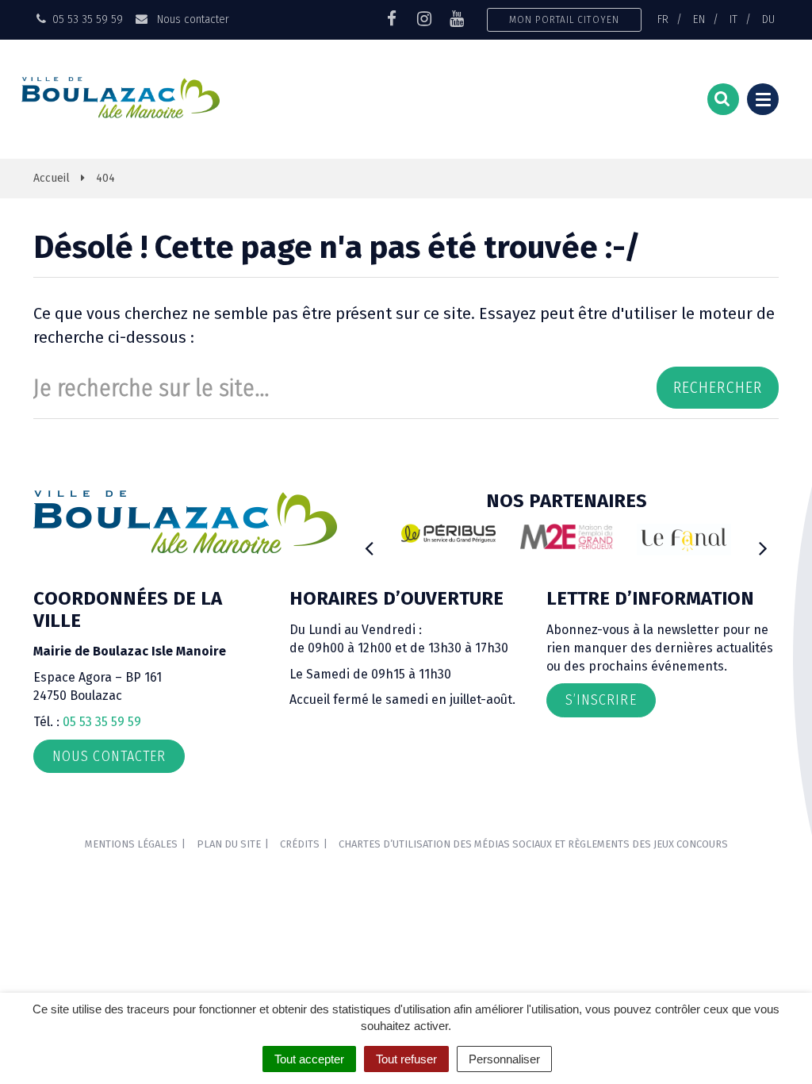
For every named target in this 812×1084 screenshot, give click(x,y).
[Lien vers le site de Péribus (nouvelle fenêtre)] (448, 533)
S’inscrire (601, 700)
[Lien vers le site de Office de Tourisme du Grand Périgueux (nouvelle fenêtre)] (684, 539)
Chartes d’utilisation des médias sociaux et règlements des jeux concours (533, 844)
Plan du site (229, 844)
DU (768, 19)
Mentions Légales (131, 844)
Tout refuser (406, 1059)
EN (699, 19)
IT (733, 19)
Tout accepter (309, 1059)
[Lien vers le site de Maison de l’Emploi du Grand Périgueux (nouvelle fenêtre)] (566, 536)
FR (662, 19)
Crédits (300, 844)
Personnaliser (504, 1059)
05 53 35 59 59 (102, 721)
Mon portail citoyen (564, 19)
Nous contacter (191, 19)
